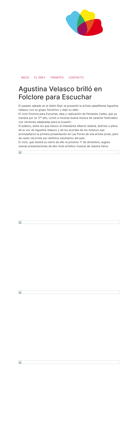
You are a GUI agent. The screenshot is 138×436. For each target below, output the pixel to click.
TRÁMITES (57, 77)
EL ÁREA (39, 77)
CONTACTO (76, 77)
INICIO (25, 77)
